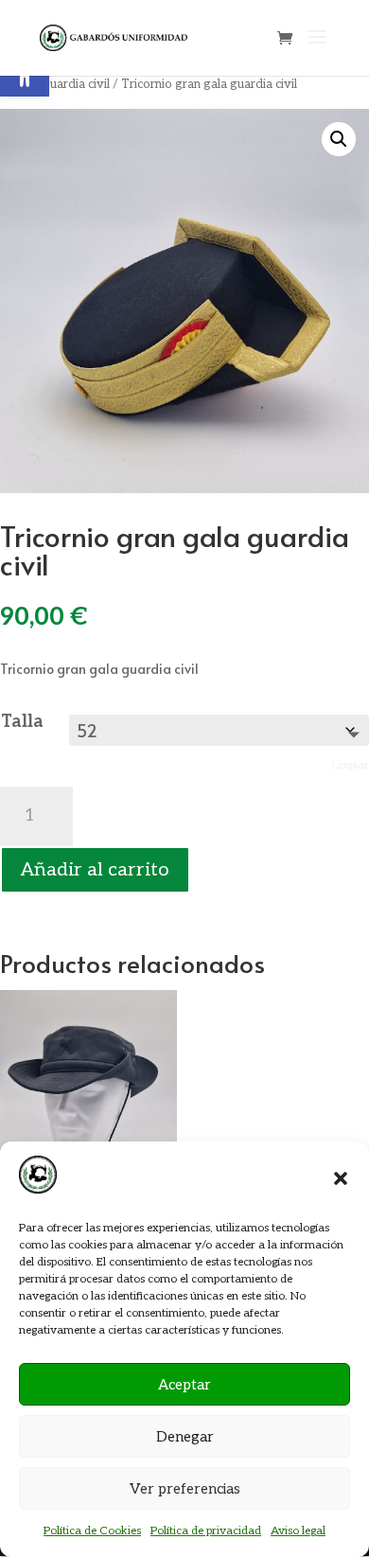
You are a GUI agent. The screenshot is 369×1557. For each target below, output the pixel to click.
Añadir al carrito (95, 869)
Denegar (185, 1436)
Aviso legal (298, 1531)
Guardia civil (75, 84)
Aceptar (184, 1384)
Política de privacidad (205, 1531)
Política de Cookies (92, 1531)
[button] (340, 1178)
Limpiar (350, 764)
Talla (22, 722)
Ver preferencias (185, 1488)
